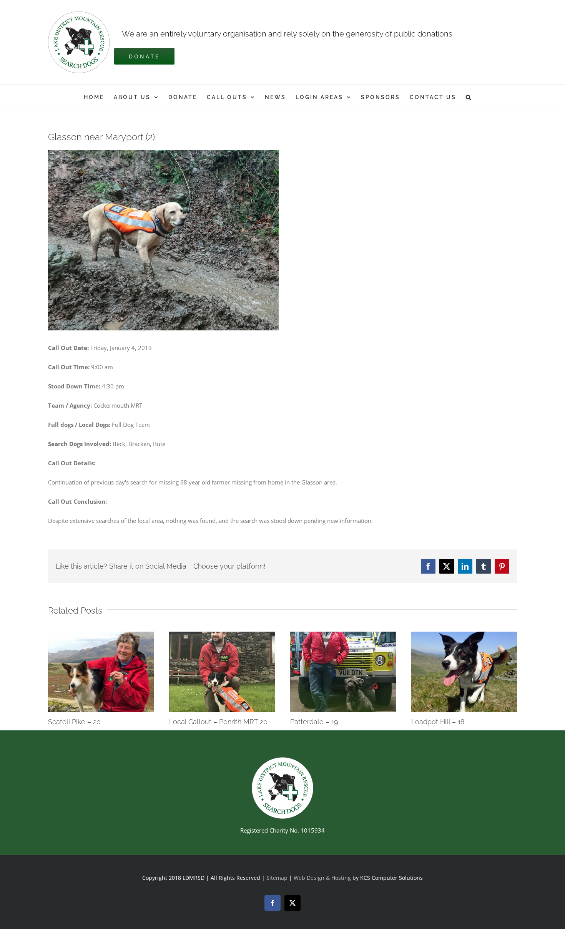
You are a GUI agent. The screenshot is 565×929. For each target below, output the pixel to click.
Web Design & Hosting (323, 877)
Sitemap (276, 877)
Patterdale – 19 (314, 722)
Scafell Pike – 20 (74, 722)
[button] (469, 96)
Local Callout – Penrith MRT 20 (218, 722)
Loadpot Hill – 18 (438, 722)
